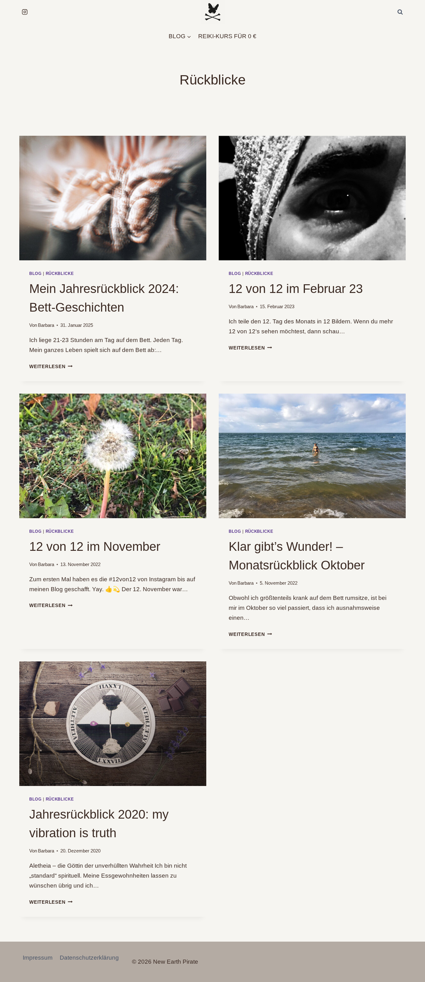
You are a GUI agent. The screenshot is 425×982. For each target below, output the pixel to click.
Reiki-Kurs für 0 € (227, 36)
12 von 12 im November (94, 546)
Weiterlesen (50, 366)
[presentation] (112, 198)
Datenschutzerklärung (89, 957)
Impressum (38, 957)
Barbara (46, 325)
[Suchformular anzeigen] (400, 12)
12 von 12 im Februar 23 (296, 288)
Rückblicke (60, 273)
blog (35, 273)
